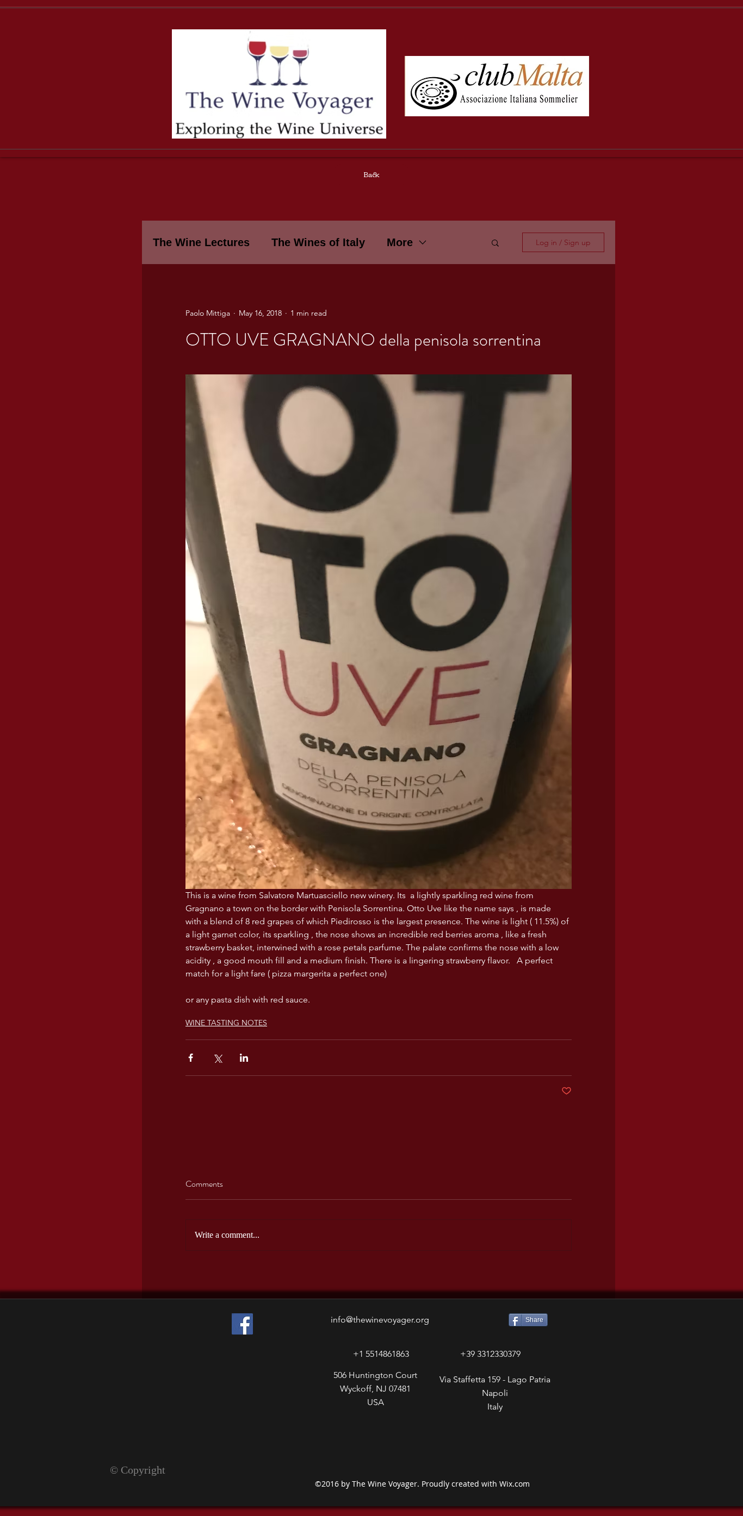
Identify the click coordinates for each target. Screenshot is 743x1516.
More (400, 242)
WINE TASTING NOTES (226, 1023)
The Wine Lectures (201, 242)
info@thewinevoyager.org (380, 1319)
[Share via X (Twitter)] (217, 1058)
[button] (495, 242)
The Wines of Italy (318, 242)
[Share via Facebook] (190, 1058)
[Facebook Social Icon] (242, 1324)
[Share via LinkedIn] (244, 1058)
